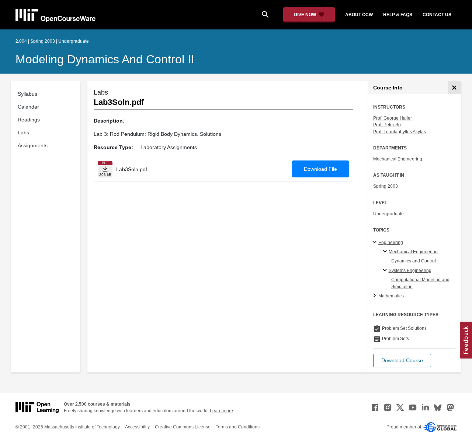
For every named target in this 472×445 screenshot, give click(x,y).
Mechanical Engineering (397, 159)
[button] (402, 360)
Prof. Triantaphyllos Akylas (399, 131)
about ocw (359, 14)
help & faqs (397, 14)
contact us (437, 14)
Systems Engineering (410, 270)
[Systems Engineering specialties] (386, 270)
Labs (23, 132)
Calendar (28, 107)
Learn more (221, 410)
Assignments (33, 145)
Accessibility (137, 427)
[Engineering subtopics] (376, 242)
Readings (29, 120)
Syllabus (27, 94)
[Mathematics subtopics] (376, 296)
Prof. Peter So (387, 124)
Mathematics (391, 296)
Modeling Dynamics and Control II (104, 59)
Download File (320, 169)
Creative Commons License (183, 427)
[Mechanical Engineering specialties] (386, 252)
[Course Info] (454, 87)
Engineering (390, 242)
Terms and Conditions (238, 427)
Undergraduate (388, 213)
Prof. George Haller (392, 118)
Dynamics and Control (413, 261)
